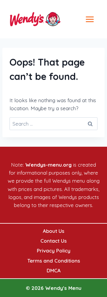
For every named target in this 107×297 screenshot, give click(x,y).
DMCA (54, 270)
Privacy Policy (53, 250)
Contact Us (53, 241)
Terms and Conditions (53, 260)
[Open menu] (96, 19)
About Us (53, 231)
